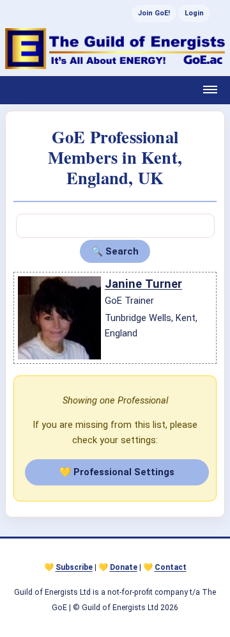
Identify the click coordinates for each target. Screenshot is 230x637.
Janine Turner (143, 283)
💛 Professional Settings (116, 472)
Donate (123, 567)
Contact (171, 567)
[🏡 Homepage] (115, 48)
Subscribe (74, 567)
